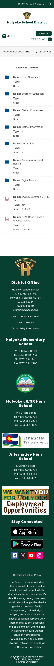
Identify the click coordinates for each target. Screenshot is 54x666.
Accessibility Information (25, 328)
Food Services (30, 77)
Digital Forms (29, 180)
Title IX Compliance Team (25, 316)
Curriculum (28, 143)
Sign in (43, 33)
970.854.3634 (25, 301)
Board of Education (33, 93)
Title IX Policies (25, 322)
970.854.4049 (25, 305)
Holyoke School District (17, 51)
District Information (33, 126)
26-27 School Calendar (32, 4)
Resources (45, 51)
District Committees (32, 110)
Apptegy (33, 661)
